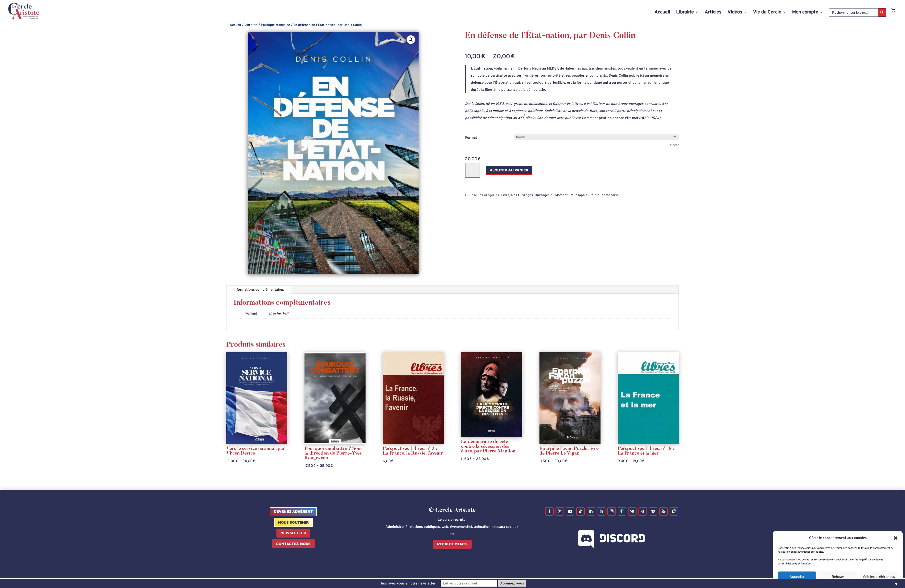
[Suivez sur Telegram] (642, 511)
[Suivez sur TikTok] (580, 511)
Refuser (838, 577)
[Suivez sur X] (559, 511)
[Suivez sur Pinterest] (622, 511)
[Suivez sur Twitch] (674, 511)
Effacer (673, 145)
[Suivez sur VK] (632, 511)
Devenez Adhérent (293, 511)
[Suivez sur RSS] (663, 511)
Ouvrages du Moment (551, 195)
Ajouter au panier (509, 170)
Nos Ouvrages (522, 195)
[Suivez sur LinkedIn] (591, 511)
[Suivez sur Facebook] (549, 511)
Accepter (797, 577)
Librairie (685, 12)
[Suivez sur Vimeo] (653, 511)
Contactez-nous (293, 544)
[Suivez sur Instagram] (611, 511)
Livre (505, 195)
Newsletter (293, 533)
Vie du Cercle (767, 12)
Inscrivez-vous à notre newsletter (408, 583)
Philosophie (579, 195)
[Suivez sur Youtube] (570, 511)
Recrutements (452, 544)
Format (471, 137)
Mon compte (805, 12)
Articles (713, 12)
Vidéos (735, 12)
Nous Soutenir (293, 522)
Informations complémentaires (259, 289)
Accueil (662, 12)
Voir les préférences (879, 577)
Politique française (275, 25)
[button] (895, 538)
